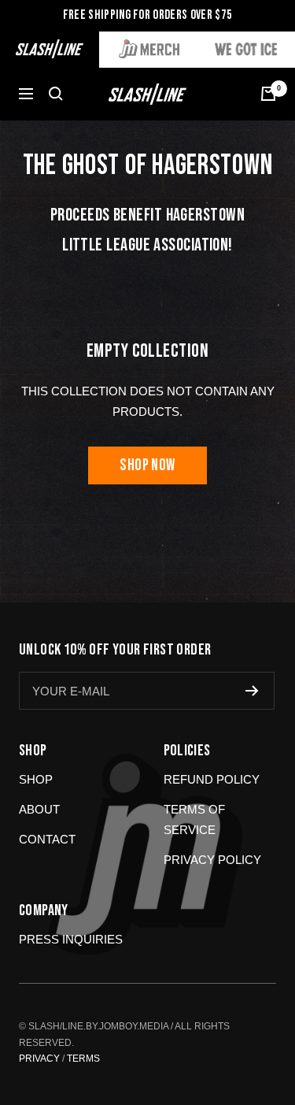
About (39, 809)
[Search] (56, 94)
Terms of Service (194, 819)
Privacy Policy (212, 859)
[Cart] (268, 94)
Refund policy (212, 779)
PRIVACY (39, 1058)
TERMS (83, 1058)
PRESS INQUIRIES (71, 939)
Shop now (147, 465)
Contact (47, 839)
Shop (36, 779)
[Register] (252, 690)
